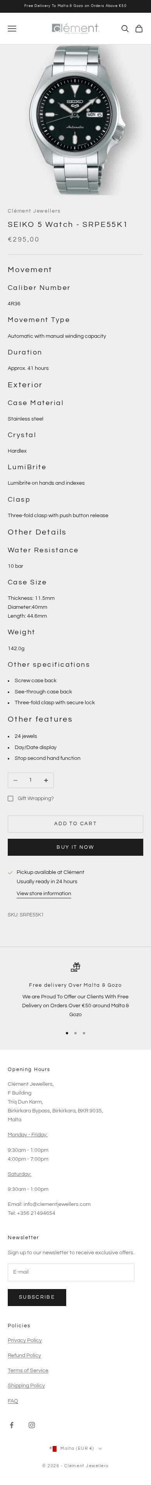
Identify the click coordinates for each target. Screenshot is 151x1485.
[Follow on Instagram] (32, 1425)
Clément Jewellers (34, 211)
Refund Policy (24, 1355)
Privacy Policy (25, 1340)
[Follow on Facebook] (11, 1425)
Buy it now (75, 847)
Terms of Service (28, 1370)
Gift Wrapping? (36, 798)
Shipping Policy (26, 1385)
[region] (75, 991)
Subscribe (37, 1297)
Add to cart (75, 823)
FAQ (13, 1401)
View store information (44, 893)
